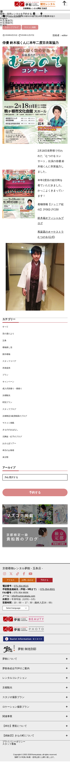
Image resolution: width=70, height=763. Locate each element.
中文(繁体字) (6, 20)
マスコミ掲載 (8, 423)
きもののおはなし (10, 430)
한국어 (3, 25)
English (3, 18)
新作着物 (6, 354)
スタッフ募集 (9, 744)
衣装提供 (6, 368)
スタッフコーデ (9, 361)
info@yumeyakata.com (23, 596)
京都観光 (6, 395)
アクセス (10, 580)
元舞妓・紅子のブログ (12, 437)
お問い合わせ (27, 580)
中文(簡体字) (6, 23)
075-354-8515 (21, 586)
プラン (5, 375)
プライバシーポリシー (13, 741)
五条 (4, 340)
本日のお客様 (8, 450)
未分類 (5, 457)
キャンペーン (8, 382)
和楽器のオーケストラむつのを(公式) (51, 234)
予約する (35, 492)
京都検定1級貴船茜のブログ (14, 416)
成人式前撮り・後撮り (12, 389)
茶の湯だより (8, 334)
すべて (5, 327)
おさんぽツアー (9, 443)
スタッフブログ (9, 409)
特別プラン (7, 402)
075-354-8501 (47, 589)
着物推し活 (7, 347)
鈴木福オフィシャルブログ (51, 221)
